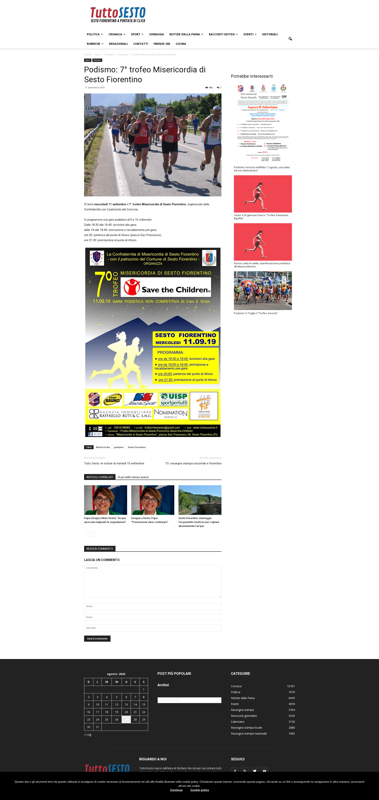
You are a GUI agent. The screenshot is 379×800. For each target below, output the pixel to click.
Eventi (248, 34)
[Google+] (245, 771)
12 (116, 704)
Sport (135, 34)
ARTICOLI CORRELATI (99, 477)
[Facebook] (235, 771)
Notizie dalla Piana (184, 34)
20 (126, 712)
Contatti (140, 44)
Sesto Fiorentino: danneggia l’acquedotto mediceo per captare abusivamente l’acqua (198, 522)
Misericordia (103, 447)
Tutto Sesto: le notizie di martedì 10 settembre (114, 463)
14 (135, 704)
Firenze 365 (162, 44)
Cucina (181, 44)
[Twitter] (255, 771)
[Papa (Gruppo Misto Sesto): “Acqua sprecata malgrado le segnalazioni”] (105, 500)
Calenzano (237, 721)
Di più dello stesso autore (133, 477)
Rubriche (93, 44)
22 (143, 712)
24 (97, 719)
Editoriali (270, 34)
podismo (119, 447)
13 (126, 704)
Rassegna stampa (242, 710)
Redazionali (118, 44)
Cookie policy (199, 790)
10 (97, 704)
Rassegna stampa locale (246, 727)
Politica (93, 34)
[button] (290, 39)
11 (106, 704)
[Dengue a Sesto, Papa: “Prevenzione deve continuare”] (152, 500)
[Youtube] (264, 771)
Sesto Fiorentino (137, 447)
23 (88, 719)
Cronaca (115, 34)
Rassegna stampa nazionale (249, 733)
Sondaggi (156, 34)
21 (135, 712)
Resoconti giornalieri (244, 716)
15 (143, 704)
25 (106, 719)
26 (116, 719)
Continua (176, 790)
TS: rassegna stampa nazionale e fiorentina (193, 463)
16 (88, 712)
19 (116, 712)
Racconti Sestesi (222, 34)
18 (106, 712)
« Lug (87, 734)
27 (126, 719)
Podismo (97, 60)
